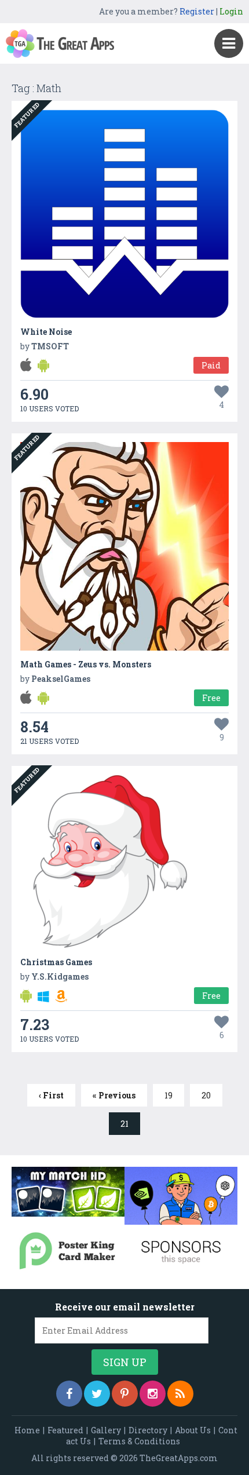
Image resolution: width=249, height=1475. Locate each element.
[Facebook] (69, 1394)
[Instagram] (153, 1394)
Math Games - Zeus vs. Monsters (85, 664)
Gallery (106, 1430)
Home (27, 1430)
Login (231, 11)
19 (168, 1095)
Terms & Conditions (139, 1441)
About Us (193, 1430)
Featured (65, 1430)
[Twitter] (97, 1394)
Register (197, 11)
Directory (148, 1430)
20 (206, 1095)
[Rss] (180, 1394)
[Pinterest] (125, 1394)
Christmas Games (56, 961)
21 (124, 1123)
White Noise (46, 331)
